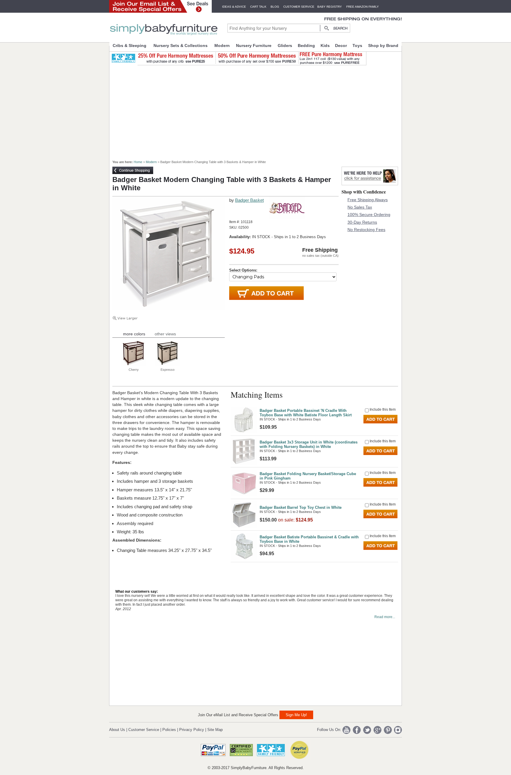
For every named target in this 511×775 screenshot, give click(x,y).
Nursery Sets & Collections (180, 45)
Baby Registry (329, 6)
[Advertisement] (258, 110)
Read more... (384, 617)
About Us (117, 729)
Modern (222, 45)
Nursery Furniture (253, 45)
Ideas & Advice (234, 6)
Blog (275, 6)
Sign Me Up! (296, 715)
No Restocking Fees (366, 229)
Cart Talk (258, 6)
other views (165, 334)
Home (138, 162)
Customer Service (298, 6)
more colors (134, 334)
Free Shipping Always (367, 199)
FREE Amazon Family (362, 6)
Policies (169, 729)
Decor (341, 45)
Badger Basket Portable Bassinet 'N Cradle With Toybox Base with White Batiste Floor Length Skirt (306, 412)
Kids (325, 45)
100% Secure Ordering (368, 214)
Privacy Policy (191, 729)
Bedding (306, 45)
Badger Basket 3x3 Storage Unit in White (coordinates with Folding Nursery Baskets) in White (309, 444)
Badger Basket (249, 200)
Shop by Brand (383, 45)
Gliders (285, 45)
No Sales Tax (359, 207)
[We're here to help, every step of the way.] (370, 183)
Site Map (215, 729)
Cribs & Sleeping (129, 45)
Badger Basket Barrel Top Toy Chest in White (301, 507)
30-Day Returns (362, 222)
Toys (357, 45)
